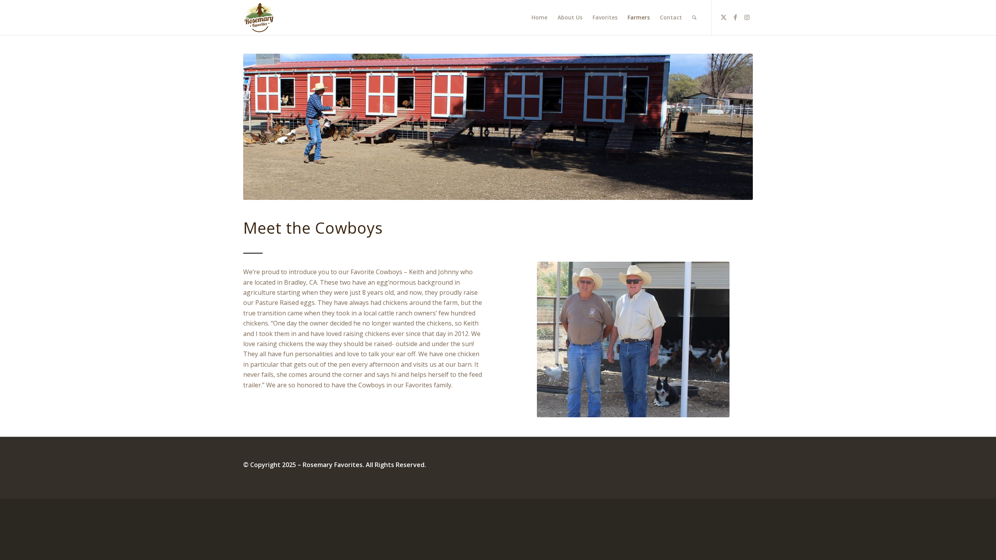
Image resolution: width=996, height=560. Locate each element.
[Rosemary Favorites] (259, 17)
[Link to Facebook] (735, 17)
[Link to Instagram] (747, 17)
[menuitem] (539, 17)
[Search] (694, 17)
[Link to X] (723, 17)
